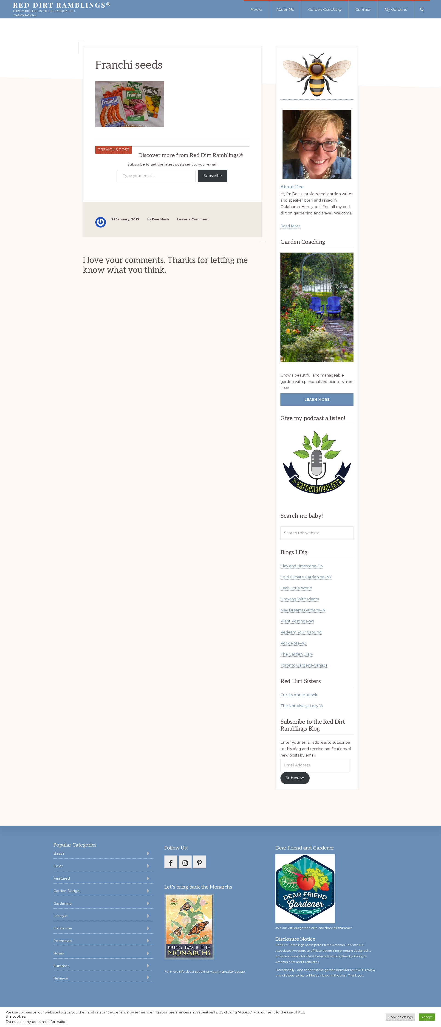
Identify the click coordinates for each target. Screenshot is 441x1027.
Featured (62, 878)
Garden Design (66, 891)
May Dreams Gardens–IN (303, 610)
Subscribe (213, 176)
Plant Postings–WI (297, 621)
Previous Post (114, 150)
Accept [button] (427, 1017)
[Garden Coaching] (316, 307)
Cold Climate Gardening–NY (306, 577)
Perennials (63, 941)
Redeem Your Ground (301, 632)
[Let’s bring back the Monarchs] (189, 959)
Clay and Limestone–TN (301, 566)
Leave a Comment (193, 219)
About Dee (292, 187)
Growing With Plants (299, 599)
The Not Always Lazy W (301, 706)
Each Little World (296, 588)
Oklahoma (63, 928)
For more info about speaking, (205, 971)
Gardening (63, 903)
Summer (61, 966)
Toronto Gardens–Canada (304, 665)
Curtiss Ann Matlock (298, 695)
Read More (290, 226)
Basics (59, 853)
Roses (59, 953)
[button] (422, 9)
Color (58, 866)
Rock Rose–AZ (293, 643)
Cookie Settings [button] (400, 1017)
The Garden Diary (296, 654)
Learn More (317, 399)
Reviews (61, 978)
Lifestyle (61, 916)
